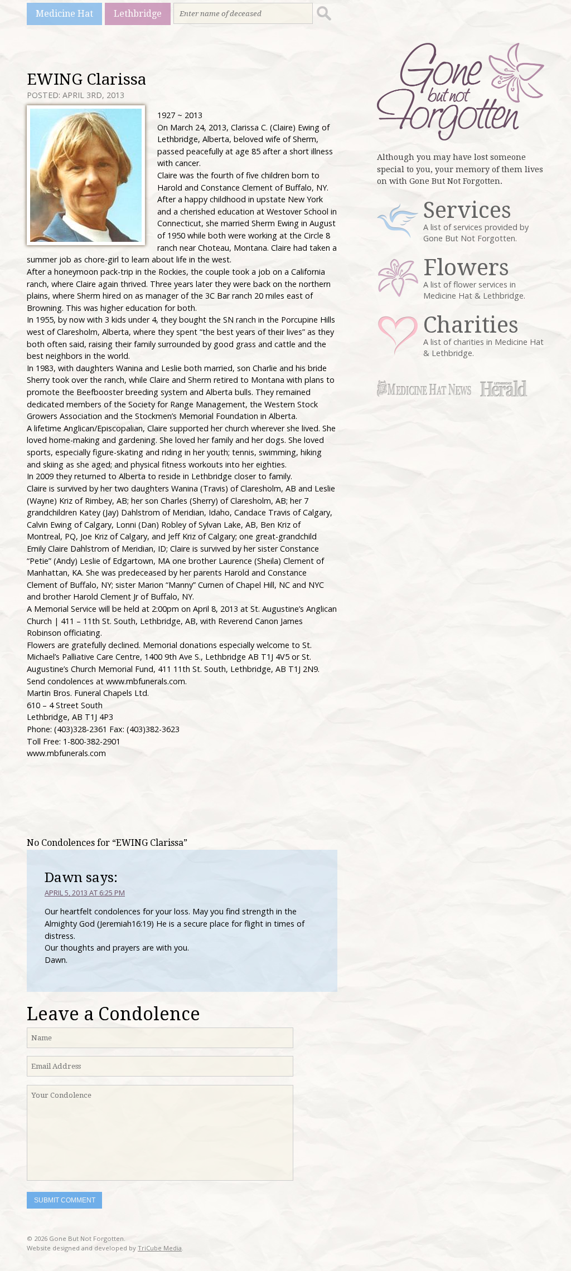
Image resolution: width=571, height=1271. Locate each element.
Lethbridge (138, 13)
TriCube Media (160, 1248)
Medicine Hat (64, 13)
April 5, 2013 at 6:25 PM (85, 893)
